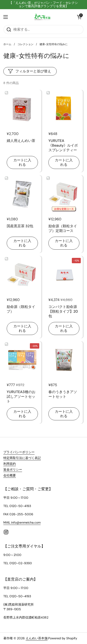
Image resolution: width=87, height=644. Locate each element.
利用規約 (9, 464)
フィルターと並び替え (33, 71)
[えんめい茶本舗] (42, 17)
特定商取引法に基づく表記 (22, 458)
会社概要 (9, 475)
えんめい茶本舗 (37, 638)
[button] (79, 17)
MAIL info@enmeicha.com (22, 522)
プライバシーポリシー (19, 452)
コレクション (25, 44)
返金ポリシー (12, 469)
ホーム (7, 44)
